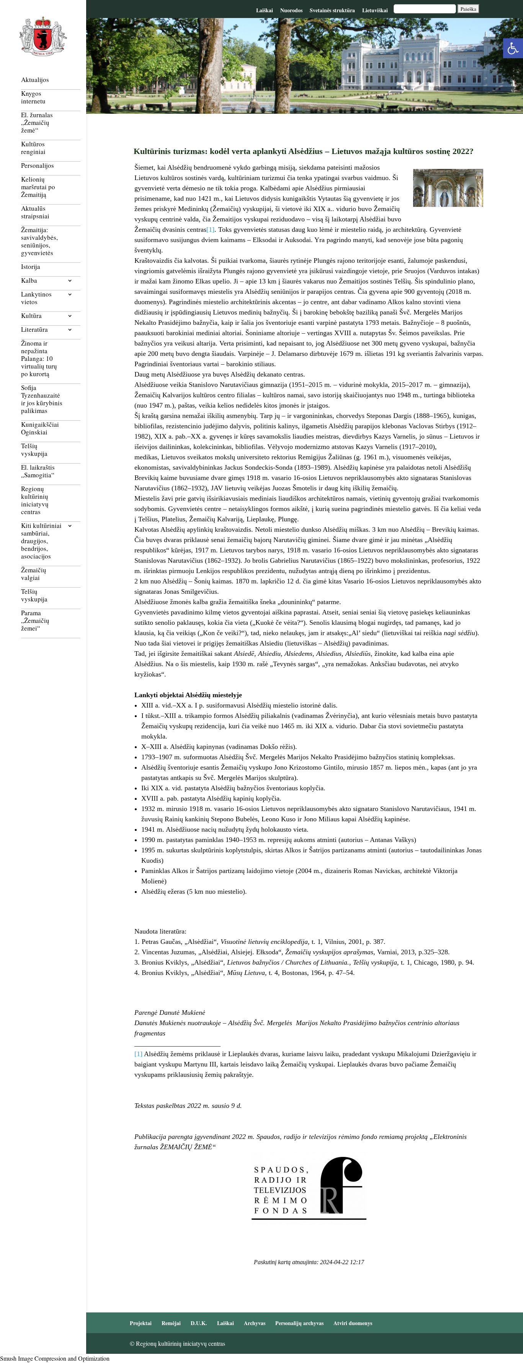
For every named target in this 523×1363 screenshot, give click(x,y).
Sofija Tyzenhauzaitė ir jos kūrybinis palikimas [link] (41, 399)
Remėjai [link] (171, 1323)
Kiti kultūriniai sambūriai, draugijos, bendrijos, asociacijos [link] (41, 541)
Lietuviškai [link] (375, 10)
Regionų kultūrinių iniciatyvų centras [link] (35, 500)
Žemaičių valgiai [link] (33, 574)
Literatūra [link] (34, 330)
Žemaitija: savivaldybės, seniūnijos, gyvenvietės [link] (39, 241)
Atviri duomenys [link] (352, 1323)
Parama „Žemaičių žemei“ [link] (35, 620)
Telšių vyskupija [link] (34, 450)
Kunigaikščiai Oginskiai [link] (40, 428)
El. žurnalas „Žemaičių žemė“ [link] (37, 122)
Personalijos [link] (37, 166)
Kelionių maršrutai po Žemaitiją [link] (38, 187)
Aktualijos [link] (35, 80)
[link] (513, 48)
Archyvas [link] (254, 1323)
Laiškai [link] (264, 10)
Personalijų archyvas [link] (299, 1323)
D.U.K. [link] (199, 1323)
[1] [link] (210, 229)
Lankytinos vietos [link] (36, 298)
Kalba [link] (29, 281)
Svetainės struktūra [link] (332, 10)
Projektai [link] (141, 1323)
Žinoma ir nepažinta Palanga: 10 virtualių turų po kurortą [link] (39, 358)
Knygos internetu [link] (33, 97)
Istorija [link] (30, 267)
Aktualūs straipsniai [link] (35, 212)
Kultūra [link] (31, 316)
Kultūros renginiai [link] (33, 148)
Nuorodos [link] (291, 10)
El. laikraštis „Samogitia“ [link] (38, 471)
